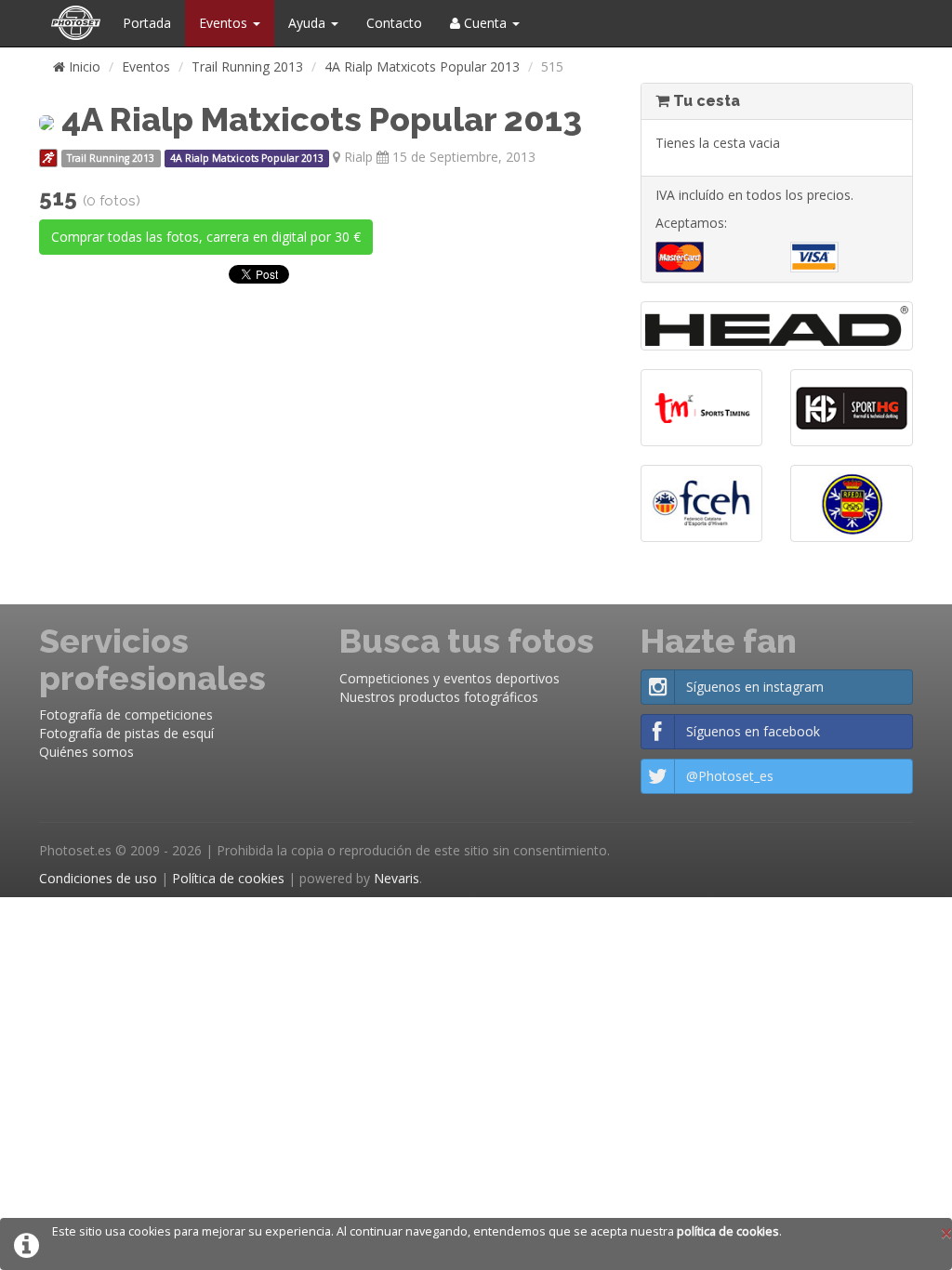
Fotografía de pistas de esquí (126, 733)
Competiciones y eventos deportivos (449, 678)
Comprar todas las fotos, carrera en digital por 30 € (206, 236)
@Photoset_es (730, 776)
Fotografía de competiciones (126, 714)
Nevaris (396, 878)
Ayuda (308, 23)
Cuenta (485, 23)
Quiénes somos (86, 752)
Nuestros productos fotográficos (438, 697)
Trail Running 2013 (247, 66)
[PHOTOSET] (74, 23)
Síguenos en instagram (755, 686)
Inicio (82, 66)
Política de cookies (228, 878)
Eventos (225, 23)
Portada (147, 23)
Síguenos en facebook (753, 731)
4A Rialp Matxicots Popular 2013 (422, 66)
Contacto (394, 23)
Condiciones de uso (98, 878)
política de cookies (728, 1231)
